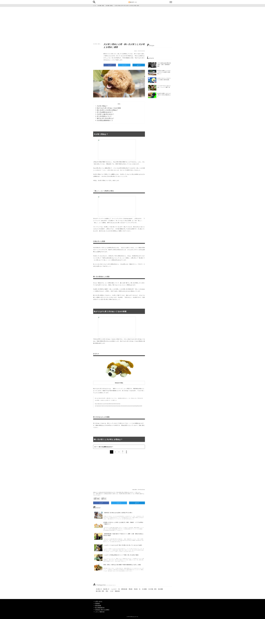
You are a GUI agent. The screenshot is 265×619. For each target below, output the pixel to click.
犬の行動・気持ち (96, 43)
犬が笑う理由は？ (102, 106)
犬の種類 (144, 589)
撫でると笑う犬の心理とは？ (105, 118)
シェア (110, 65)
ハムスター (114, 589)
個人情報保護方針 (100, 607)
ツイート (124, 65)
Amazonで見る (119, 383)
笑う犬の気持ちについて (104, 116)
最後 (126, 451)
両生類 (136, 589)
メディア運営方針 (100, 612)
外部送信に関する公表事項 (102, 609)
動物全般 (117, 591)
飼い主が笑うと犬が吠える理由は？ (107, 110)
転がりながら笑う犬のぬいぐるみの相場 (109, 108)
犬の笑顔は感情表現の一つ (105, 120)
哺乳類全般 (124, 589)
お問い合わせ (98, 601)
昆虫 (107, 591)
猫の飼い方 (106, 589)
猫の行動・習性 (100, 591)
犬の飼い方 (99, 589)
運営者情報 (98, 605)
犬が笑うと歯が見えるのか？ (105, 114)
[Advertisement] (132, 20)
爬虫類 (130, 589)
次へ (122, 451)
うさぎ (111, 591)
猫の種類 (160, 589)
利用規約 (97, 603)
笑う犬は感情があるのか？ (105, 112)
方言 (98, 498)
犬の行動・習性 (152, 589)
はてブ (139, 65)
